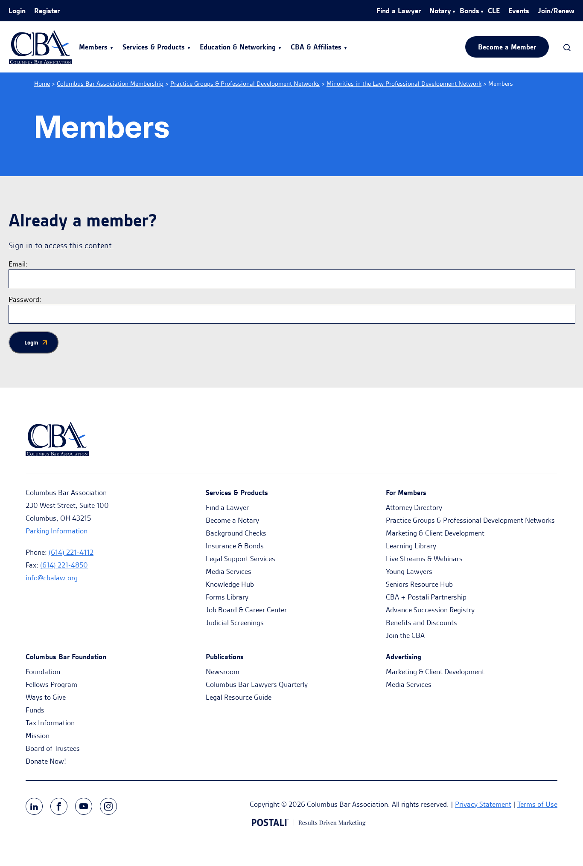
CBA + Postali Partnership (426, 597)
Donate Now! (46, 761)
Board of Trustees (53, 748)
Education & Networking (238, 47)
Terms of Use (537, 804)
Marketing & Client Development (435, 533)
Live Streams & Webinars (424, 558)
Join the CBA (405, 635)
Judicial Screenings (235, 622)
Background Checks (236, 533)
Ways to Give (46, 697)
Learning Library (411, 545)
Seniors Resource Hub (419, 584)
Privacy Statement (483, 804)
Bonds (469, 10)
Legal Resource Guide (238, 697)
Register (47, 10)
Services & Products (153, 47)
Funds (35, 710)
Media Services (228, 571)
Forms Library (227, 597)
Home (42, 83)
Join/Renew (556, 10)
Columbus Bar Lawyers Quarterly (257, 684)
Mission (38, 735)
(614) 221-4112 (71, 552)
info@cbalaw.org (52, 577)
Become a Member (507, 47)
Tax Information (50, 722)
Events (518, 10)
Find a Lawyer (398, 10)
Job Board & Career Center (246, 609)
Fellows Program (51, 684)
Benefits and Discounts (421, 622)
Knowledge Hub (230, 584)
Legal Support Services (240, 558)
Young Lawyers (409, 571)
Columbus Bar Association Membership (110, 83)
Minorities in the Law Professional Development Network (403, 83)
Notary (440, 10)
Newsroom (222, 671)
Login (17, 10)
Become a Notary (232, 520)
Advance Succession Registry (430, 609)
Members (93, 47)
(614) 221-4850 (64, 565)
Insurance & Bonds (235, 545)
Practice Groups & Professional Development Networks (245, 83)
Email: (18, 264)
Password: (25, 299)
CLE (494, 10)
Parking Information (56, 531)
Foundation (43, 671)
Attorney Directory (414, 507)
